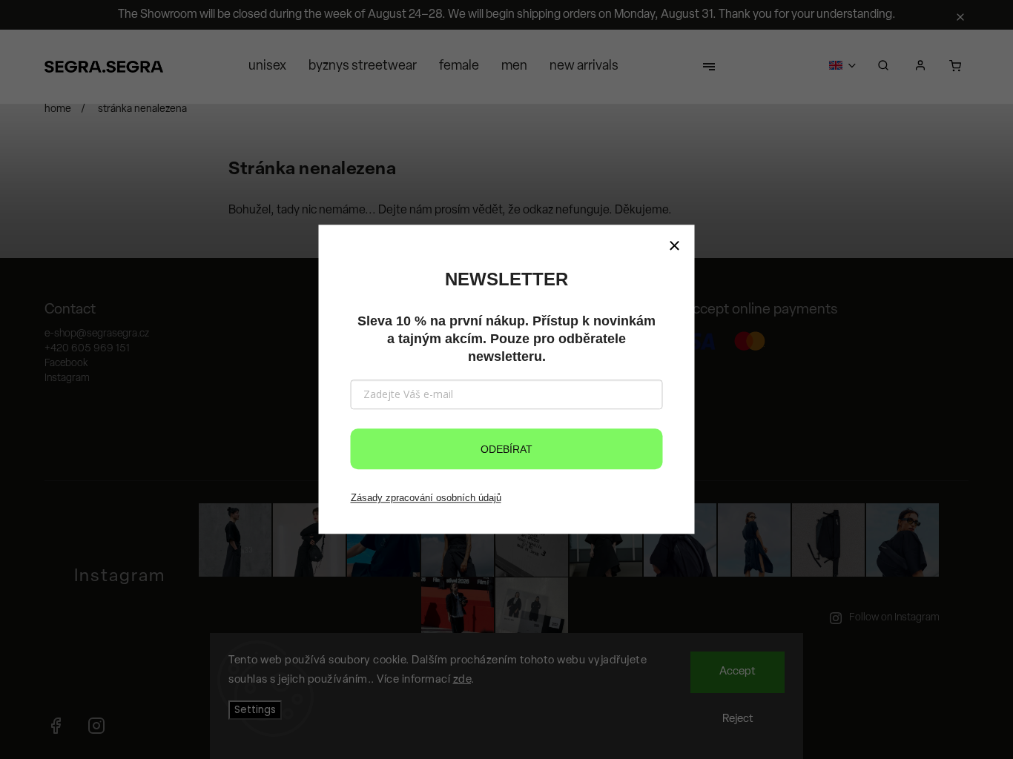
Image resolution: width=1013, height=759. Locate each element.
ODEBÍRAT (506, 449)
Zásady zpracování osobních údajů (426, 497)
